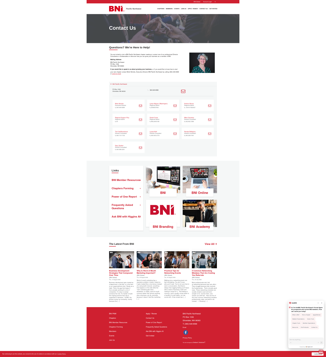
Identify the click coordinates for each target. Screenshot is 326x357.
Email (184, 327)
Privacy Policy (187, 338)
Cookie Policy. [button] (61, 354)
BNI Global (197, 2)
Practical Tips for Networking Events (172, 271)
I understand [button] (317, 354)
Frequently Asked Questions (122, 206)
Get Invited (213, 9)
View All (210, 243)
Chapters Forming (123, 188)
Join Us (183, 9)
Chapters (160, 9)
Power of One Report (124, 196)
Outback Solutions (199, 342)
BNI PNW (112, 313)
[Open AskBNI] (321, 352)
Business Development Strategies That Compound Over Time (121, 272)
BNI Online (200, 192)
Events (176, 9)
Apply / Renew (193, 9)
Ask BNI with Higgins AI (126, 216)
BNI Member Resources (126, 180)
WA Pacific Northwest (119, 84)
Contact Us (203, 9)
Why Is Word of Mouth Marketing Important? (146, 271)
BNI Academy (199, 226)
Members (169, 9)
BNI (163, 192)
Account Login (207, 2)
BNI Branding (163, 226)
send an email (116, 74)
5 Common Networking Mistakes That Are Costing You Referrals (203, 272)
